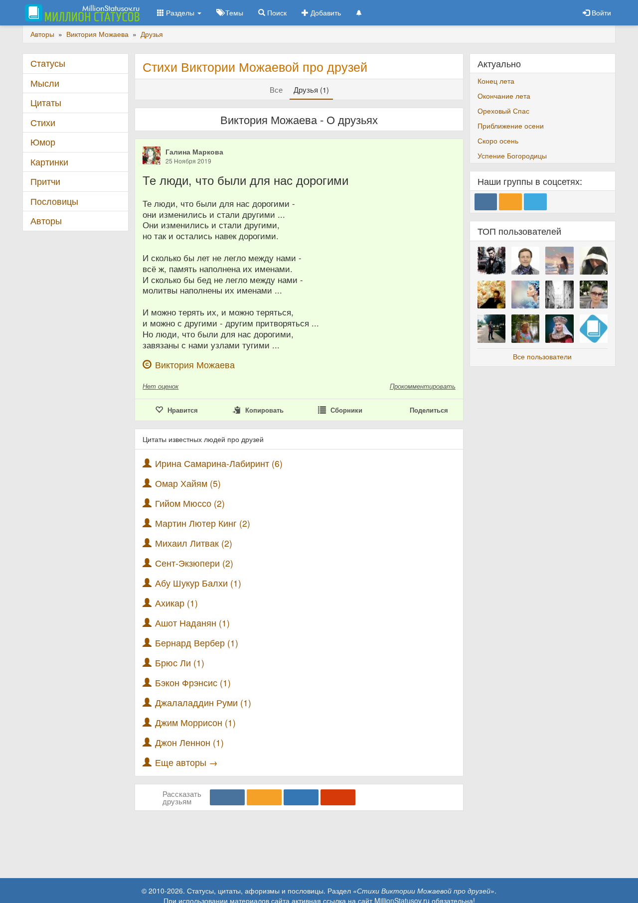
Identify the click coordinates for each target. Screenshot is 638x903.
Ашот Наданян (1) (192, 622)
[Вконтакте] (227, 797)
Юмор (42, 142)
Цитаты (45, 102)
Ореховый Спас (503, 111)
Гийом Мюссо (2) (190, 503)
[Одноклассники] (264, 797)
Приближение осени (511, 126)
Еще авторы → (186, 762)
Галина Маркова (194, 151)
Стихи (42, 122)
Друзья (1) (311, 89)
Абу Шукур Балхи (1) (198, 583)
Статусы (47, 63)
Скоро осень (498, 141)
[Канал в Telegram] (535, 201)
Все (276, 89)
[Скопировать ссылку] (337, 797)
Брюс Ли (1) (179, 662)
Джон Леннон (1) (189, 742)
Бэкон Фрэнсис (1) (193, 682)
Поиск (276, 12)
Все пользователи (542, 356)
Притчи (45, 181)
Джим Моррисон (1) (195, 722)
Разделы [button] (180, 12)
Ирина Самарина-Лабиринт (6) (219, 463)
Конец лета (496, 81)
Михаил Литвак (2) (193, 543)
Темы (233, 12)
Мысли (44, 83)
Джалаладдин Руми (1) (203, 702)
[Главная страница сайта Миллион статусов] (81, 12)
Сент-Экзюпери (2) (194, 563)
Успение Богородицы (512, 155)
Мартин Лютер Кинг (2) (202, 523)
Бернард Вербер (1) (196, 642)
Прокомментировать (423, 386)
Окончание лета (504, 96)
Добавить (325, 12)
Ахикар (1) (176, 603)
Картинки (49, 161)
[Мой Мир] (301, 797)
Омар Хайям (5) (188, 483)
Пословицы (54, 201)
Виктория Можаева (195, 364)
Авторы (46, 220)
